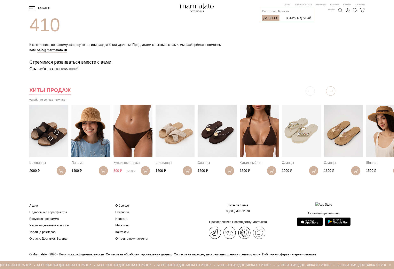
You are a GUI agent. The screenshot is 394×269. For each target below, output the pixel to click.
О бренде (122, 205)
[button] (330, 91)
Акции (33, 205)
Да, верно (270, 18)
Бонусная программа (44, 218)
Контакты (360, 4)
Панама (77, 162)
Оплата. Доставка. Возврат (48, 238)
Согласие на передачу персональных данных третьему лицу (217, 254)
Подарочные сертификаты (48, 212)
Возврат (347, 4)
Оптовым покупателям (131, 238)
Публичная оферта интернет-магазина (289, 254)
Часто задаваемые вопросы (49, 225)
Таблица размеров (42, 232)
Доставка (334, 4)
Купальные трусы (126, 162)
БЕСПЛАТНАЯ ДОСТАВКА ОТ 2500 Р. (53, 265)
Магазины (321, 4)
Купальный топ (251, 162)
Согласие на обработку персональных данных (139, 254)
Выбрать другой (298, 18)
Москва (287, 4)
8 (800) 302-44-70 (303, 4)
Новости (121, 218)
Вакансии (122, 212)
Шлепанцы (37, 162)
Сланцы (204, 162)
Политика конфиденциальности (81, 254)
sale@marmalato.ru (52, 50)
